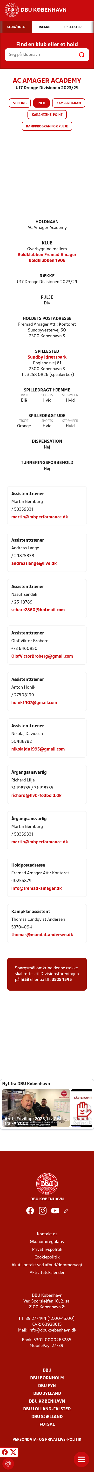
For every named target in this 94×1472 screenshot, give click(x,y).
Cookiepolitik (47, 1257)
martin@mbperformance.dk (39, 517)
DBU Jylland (47, 1394)
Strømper (70, 395)
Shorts (47, 395)
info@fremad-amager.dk (36, 889)
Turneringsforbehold (47, 463)
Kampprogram (68, 103)
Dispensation (47, 442)
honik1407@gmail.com (34, 703)
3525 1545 (62, 980)
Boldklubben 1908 (47, 261)
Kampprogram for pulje (47, 126)
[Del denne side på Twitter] (13, 1453)
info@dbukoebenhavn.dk (52, 1330)
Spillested (47, 352)
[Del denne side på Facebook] (5, 1453)
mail (24, 980)
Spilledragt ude (47, 416)
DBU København (47, 1401)
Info (41, 103)
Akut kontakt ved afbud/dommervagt (47, 1265)
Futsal (47, 1425)
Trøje (24, 395)
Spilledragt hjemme (47, 390)
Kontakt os (47, 1234)
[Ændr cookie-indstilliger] (8, 1464)
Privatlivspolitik (47, 1250)
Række (47, 276)
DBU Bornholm (47, 1378)
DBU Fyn (47, 1386)
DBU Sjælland (47, 1417)
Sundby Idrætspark (47, 357)
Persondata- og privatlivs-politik (47, 1440)
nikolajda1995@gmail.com (38, 749)
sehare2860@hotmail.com (38, 610)
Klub (47, 243)
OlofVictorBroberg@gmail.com (42, 657)
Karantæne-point (47, 115)
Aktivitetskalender (47, 1273)
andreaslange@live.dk (34, 564)
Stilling (20, 103)
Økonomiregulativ (47, 1242)
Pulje (47, 297)
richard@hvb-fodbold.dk (36, 796)
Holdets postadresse (47, 319)
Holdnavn (47, 222)
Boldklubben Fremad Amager (47, 255)
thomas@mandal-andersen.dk (42, 935)
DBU (47, 1371)
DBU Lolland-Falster (47, 1409)
